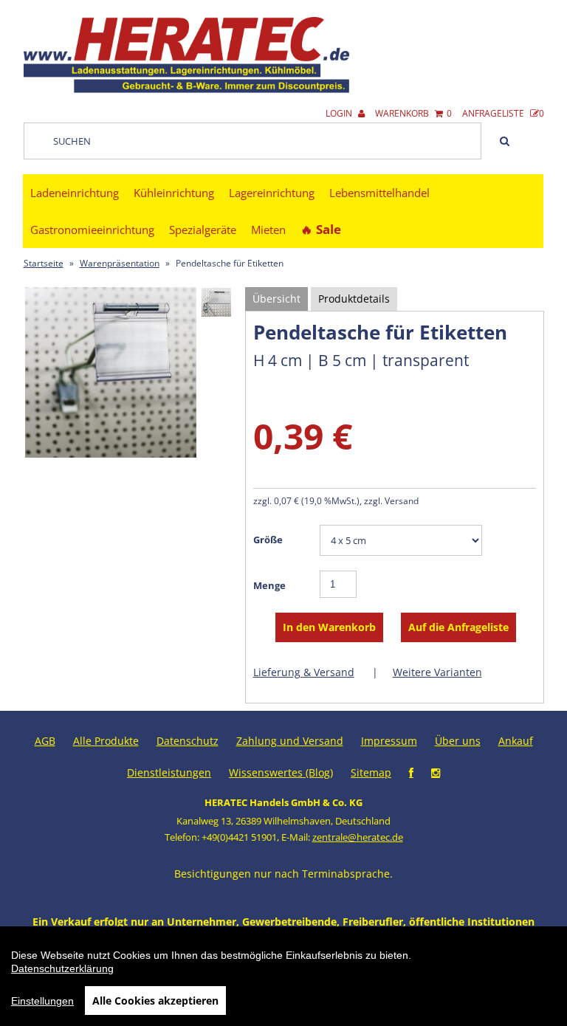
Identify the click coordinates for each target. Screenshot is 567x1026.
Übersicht (276, 299)
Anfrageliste (503, 113)
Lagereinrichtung (272, 192)
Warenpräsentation (119, 263)
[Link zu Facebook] (411, 772)
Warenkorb (413, 113)
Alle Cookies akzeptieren (155, 1001)
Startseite (43, 263)
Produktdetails (354, 299)
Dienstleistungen (169, 772)
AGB (45, 741)
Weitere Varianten (437, 672)
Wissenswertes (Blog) (281, 772)
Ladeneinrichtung (74, 192)
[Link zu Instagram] (435, 772)
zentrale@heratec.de (357, 837)
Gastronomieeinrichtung (92, 229)
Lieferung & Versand (303, 672)
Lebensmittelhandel (379, 192)
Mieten (268, 229)
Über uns (458, 741)
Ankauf (515, 741)
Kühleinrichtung (174, 192)
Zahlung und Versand (289, 741)
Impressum (389, 741)
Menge (269, 585)
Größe (268, 539)
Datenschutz (188, 741)
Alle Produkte (106, 741)
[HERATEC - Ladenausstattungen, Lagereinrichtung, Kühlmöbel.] (187, 90)
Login (340, 113)
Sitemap (371, 772)
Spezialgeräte (202, 229)
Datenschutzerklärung (62, 968)
